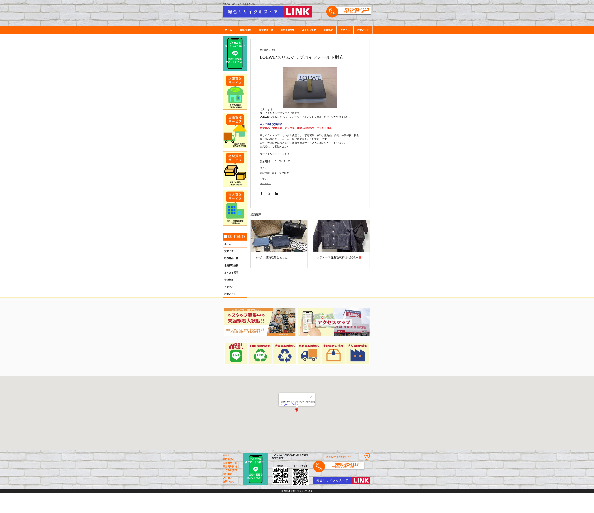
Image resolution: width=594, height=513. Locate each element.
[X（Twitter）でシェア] (268, 193)
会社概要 (229, 279)
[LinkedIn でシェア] (276, 193)
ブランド (264, 179)
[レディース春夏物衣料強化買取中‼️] (341, 236)
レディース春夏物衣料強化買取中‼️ (339, 257)
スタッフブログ (280, 173)
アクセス (229, 286)
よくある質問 (231, 272)
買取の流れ (230, 251)
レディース (265, 183)
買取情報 (265, 173)
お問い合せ (230, 294)
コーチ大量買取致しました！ (272, 257)
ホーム (227, 244)
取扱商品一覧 (231, 258)
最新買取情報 (231, 265)
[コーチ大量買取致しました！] (279, 236)
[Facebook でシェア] (261, 193)
